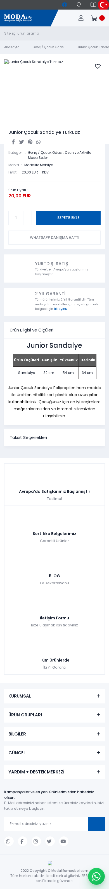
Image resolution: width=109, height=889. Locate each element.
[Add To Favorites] (97, 66)
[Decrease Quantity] (27, 221)
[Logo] (18, 18)
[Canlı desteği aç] (96, 876)
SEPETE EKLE (68, 217)
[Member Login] (81, 18)
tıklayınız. (61, 308)
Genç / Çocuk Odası (45, 152)
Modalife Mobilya (38, 165)
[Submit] (96, 824)
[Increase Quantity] (27, 214)
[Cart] (98, 18)
